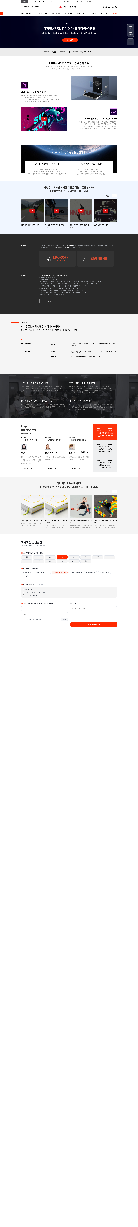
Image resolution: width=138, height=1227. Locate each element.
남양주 (76, 1)
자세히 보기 (64, 619)
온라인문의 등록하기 (94, 624)
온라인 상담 (70, 40)
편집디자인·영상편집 (41, 13)
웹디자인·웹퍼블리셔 (26, 13)
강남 (30, 1)
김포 (81, 1)
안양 (60, 1)
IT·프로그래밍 (68, 13)
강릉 (85, 1)
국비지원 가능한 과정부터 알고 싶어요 (35, 592)
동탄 (72, 1)
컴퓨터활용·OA (80, 13)
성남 (55, 1)
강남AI (34, 1)
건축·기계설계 (93, 13)
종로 (39, 1)
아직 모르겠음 (28, 589)
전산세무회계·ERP (56, 13)
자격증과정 (104, 13)
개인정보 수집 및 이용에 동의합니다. (34, 619)
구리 (64, 1)
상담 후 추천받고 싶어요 (31, 595)
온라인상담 (114, 13)
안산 (51, 1)
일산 (68, 1)
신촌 (43, 1)
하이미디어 (24, 1)
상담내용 (73, 603)
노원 (47, 1)
